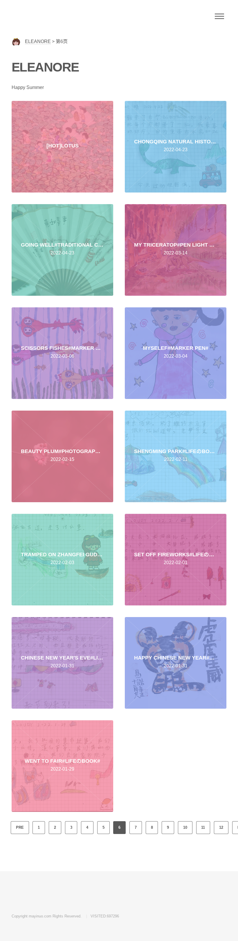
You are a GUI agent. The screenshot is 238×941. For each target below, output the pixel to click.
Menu (219, 16)
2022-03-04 (175, 356)
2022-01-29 (62, 769)
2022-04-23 (180, 150)
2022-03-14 (180, 253)
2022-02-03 (67, 563)
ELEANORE (38, 41)
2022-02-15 (63, 459)
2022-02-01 (180, 563)
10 (185, 827)
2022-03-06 (65, 356)
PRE (20, 827)
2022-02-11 (177, 459)
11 (203, 827)
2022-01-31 (67, 666)
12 (221, 827)
